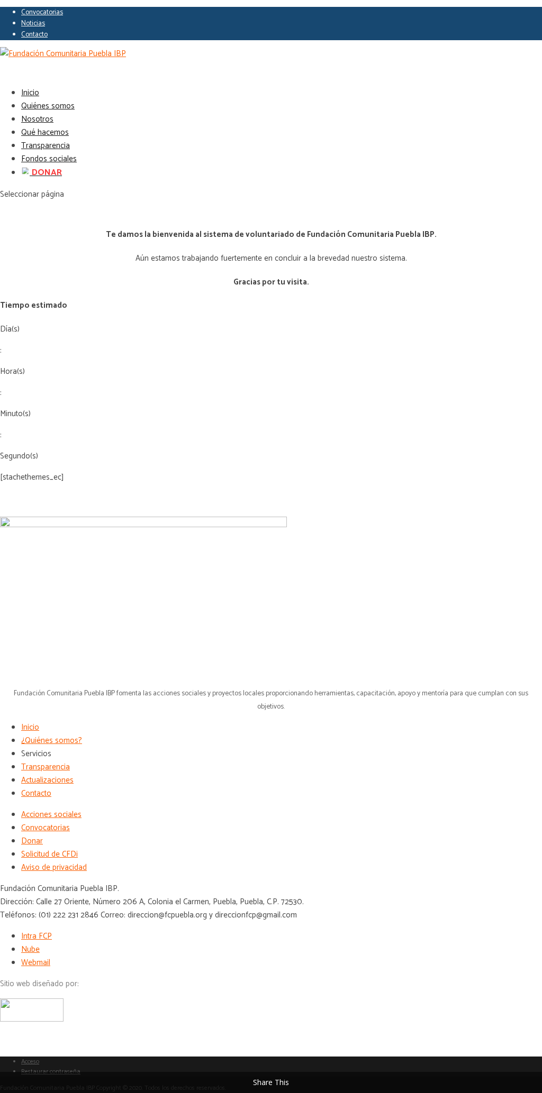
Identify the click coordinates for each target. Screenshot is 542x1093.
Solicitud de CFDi (49, 854)
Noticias (33, 23)
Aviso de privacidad (54, 867)
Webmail (35, 962)
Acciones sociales (51, 814)
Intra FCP (36, 936)
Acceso (30, 1062)
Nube (30, 949)
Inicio (30, 727)
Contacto (34, 34)
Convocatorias (42, 12)
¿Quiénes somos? (51, 740)
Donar (32, 841)
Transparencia (45, 767)
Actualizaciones (47, 780)
